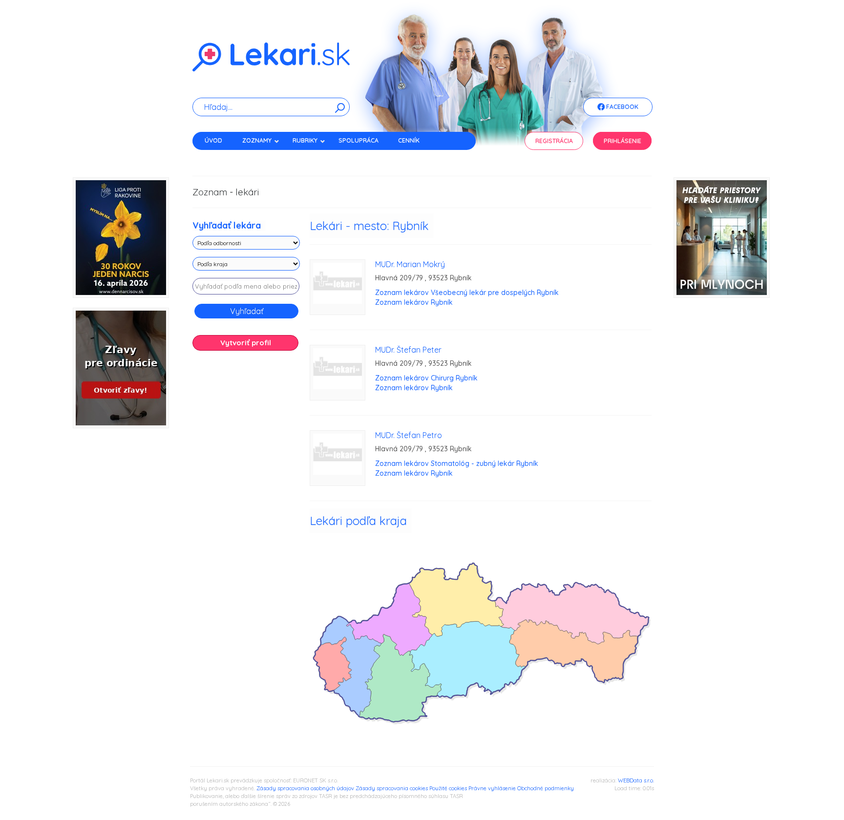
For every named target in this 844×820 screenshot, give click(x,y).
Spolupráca (358, 140)
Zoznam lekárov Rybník (414, 302)
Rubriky (305, 140)
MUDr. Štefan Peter (408, 350)
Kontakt (218, 157)
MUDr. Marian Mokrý (410, 264)
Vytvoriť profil (245, 342)
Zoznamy (257, 140)
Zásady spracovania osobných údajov (305, 788)
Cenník (409, 140)
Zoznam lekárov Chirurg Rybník (426, 378)
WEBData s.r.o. (636, 780)
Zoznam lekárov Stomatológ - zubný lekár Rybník (456, 463)
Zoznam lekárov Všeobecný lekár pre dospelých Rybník (467, 292)
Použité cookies (448, 788)
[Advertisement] (246, 511)
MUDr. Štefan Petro (408, 435)
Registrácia (554, 141)
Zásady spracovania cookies (392, 788)
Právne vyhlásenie (492, 788)
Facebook (621, 106)
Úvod (213, 140)
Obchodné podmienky (545, 788)
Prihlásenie (622, 141)
